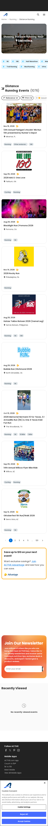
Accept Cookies (24, 821)
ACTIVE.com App (11, 760)
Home (4, 19)
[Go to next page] (42, 540)
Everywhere (25, 40)
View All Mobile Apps (12, 773)
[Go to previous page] (6, 540)
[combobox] (10, 98)
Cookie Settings (24, 807)
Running (13, 19)
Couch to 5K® (10, 763)
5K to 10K (8, 766)
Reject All (24, 814)
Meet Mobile (9, 769)
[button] (27, 98)
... (32, 540)
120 (37, 540)
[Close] (44, 783)
